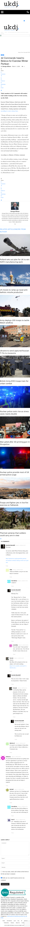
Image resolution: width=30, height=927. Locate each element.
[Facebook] (1, 918)
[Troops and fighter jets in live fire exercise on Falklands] (15, 488)
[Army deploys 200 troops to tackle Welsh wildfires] (15, 306)
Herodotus (14, 580)
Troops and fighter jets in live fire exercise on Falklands (14, 503)
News (4, 920)
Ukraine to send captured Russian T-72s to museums (14, 351)
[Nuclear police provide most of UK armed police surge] (15, 458)
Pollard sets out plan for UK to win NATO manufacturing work (14, 260)
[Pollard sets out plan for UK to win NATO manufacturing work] (15, 245)
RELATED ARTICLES (8, 229)
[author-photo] (15, 206)
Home (2, 32)
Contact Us (24, 922)
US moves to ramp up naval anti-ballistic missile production (14, 291)
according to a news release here (9, 111)
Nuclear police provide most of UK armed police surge (14, 473)
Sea (18, 920)
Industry (12, 922)
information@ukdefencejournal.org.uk (17, 916)
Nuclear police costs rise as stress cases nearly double (14, 412)
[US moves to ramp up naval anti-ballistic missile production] (15, 275)
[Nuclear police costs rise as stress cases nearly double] (15, 397)
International (9, 920)
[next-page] (1, 538)
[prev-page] (0, 538)
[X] (15, 224)
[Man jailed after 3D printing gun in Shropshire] (15, 427)
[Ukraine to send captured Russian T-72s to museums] (15, 336)
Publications (6, 922)
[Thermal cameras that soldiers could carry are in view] (15, 518)
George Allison (6, 66)
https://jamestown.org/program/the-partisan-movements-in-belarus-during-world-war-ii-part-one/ (17, 560)
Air (21, 920)
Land (6, 32)
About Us (18, 922)
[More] (15, 90)
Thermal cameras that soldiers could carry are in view (13, 534)
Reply (7, 565)
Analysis (26, 920)
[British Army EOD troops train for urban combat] (15, 367)
